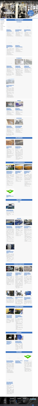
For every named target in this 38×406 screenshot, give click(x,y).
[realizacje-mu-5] (19, 124)
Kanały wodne (1, 25)
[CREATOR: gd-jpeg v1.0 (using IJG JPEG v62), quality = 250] (10, 169)
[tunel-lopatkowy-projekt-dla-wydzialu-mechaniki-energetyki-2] (19, 359)
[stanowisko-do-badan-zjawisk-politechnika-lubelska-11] (19, 271)
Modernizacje (1, 28)
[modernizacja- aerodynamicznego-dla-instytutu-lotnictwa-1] (10, 339)
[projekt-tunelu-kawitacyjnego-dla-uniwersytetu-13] (10, 380)
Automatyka (1, 27)
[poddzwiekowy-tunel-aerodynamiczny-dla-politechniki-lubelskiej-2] (19, 64)
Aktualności (24, 400)
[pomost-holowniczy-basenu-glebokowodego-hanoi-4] (19, 169)
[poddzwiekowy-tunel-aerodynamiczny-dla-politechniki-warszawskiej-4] (28, 64)
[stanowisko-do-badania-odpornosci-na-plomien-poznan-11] (28, 271)
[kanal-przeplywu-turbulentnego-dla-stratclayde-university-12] (10, 249)
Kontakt (24, 402)
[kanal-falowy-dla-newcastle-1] (10, 208)
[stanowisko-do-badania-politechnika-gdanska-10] (10, 271)
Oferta (23, 401)
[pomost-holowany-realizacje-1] (28, 359)
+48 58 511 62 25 (19, 400)
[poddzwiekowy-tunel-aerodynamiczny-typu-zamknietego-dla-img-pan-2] (10, 64)
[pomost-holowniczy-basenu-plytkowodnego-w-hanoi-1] (28, 169)
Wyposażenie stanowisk (2, 26)
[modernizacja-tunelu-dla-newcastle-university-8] (19, 339)
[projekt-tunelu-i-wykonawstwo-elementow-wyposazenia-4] (10, 359)
